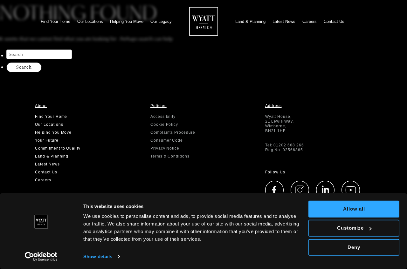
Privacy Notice (164, 148)
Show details (97, 256)
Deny (354, 247)
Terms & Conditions (170, 156)
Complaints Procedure (172, 132)
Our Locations (90, 21)
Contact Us (334, 21)
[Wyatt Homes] (204, 20)
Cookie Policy (164, 124)
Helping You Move (126, 21)
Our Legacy (161, 21)
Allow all (354, 209)
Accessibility (163, 116)
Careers (309, 21)
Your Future (47, 140)
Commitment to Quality (57, 148)
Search (24, 67)
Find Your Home (55, 21)
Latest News (283, 21)
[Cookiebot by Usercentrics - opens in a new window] (41, 256)
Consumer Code (166, 140)
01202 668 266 (288, 145)
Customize (350, 228)
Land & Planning (250, 21)
